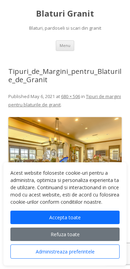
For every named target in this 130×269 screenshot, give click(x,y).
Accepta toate (65, 217)
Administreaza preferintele (65, 251)
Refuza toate (65, 234)
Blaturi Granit (65, 13)
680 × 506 (70, 96)
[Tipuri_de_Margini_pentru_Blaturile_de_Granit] (65, 159)
